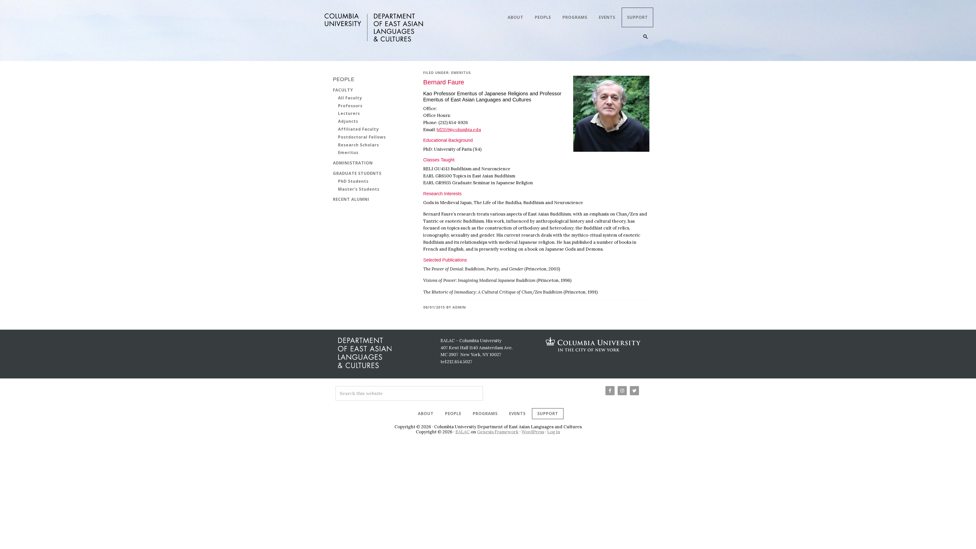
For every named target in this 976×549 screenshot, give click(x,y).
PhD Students (353, 181)
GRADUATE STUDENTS (357, 173)
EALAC (462, 432)
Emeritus (461, 72)
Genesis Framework (497, 432)
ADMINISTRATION (353, 163)
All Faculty (350, 98)
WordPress (533, 432)
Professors (350, 106)
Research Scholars (358, 145)
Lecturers (349, 113)
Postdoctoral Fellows (362, 137)
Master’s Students (358, 189)
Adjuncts (348, 121)
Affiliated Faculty (358, 129)
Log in (553, 432)
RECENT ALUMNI (351, 199)
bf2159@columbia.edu (459, 129)
